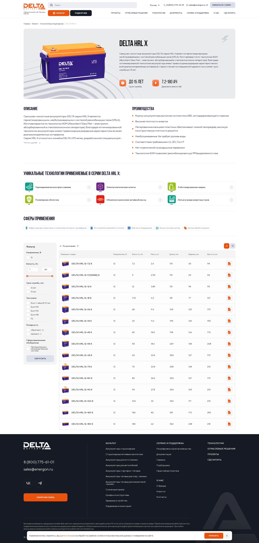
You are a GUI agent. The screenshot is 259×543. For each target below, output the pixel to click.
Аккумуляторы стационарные (120, 449)
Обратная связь (45, 497)
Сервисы (160, 460)
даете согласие (67, 535)
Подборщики (163, 465)
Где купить (229, 13)
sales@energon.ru (197, 5)
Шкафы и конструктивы (117, 495)
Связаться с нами (221, 5)
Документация (163, 454)
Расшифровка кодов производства (173, 449)
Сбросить (40, 358)
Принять (214, 536)
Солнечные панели (115, 490)
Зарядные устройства (116, 501)
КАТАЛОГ (60, 13)
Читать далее (30, 142)
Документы (176, 13)
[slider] (27, 276)
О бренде (161, 486)
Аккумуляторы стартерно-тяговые (123, 471)
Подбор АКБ (81, 13)
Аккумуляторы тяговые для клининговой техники (126, 483)
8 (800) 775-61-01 (39, 462)
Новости (160, 491)
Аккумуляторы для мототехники (122, 460)
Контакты (161, 497)
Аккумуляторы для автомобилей (122, 465)
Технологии (158, 13)
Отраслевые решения (136, 13)
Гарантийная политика (167, 471)
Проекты (115, 13)
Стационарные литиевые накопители (124, 454)
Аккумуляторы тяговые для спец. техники (126, 476)
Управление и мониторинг (119, 506)
